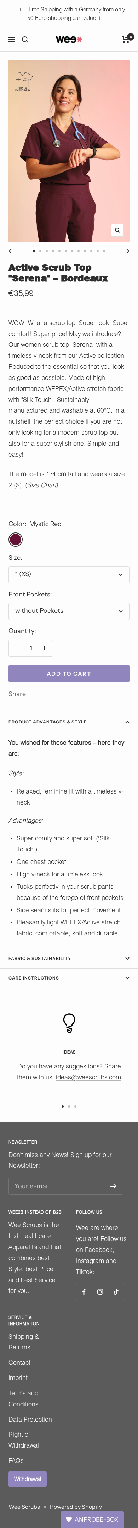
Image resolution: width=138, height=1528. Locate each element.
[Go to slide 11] (98, 251)
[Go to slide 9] (85, 251)
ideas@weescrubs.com (88, 1077)
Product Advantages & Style (47, 722)
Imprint (18, 1377)
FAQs (16, 1460)
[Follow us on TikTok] (116, 1292)
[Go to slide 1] (34, 251)
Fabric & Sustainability (39, 958)
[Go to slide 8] (78, 251)
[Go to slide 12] (104, 251)
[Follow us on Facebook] (84, 1292)
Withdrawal (27, 1479)
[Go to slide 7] (72, 251)
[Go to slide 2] (40, 251)
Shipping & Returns (23, 1342)
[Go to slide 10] (91, 251)
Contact (19, 1362)
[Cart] (126, 39)
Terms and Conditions (23, 1398)
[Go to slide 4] (53, 251)
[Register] (113, 1186)
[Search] (25, 39)
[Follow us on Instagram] (100, 1292)
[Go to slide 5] (59, 251)
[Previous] (11, 251)
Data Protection (30, 1419)
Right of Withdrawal (23, 1440)
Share (17, 694)
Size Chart (41, 485)
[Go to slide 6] (66, 251)
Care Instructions (33, 978)
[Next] (126, 251)
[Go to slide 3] (47, 251)
